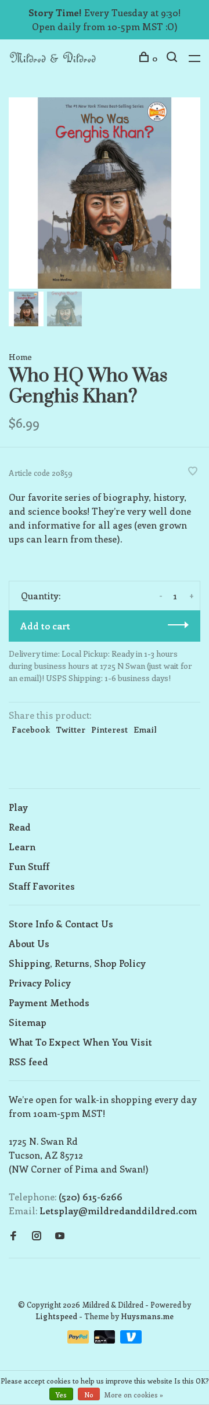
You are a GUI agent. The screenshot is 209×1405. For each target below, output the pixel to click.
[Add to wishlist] (192, 471)
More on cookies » (134, 1394)
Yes (61, 1394)
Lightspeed (56, 1316)
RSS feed (28, 1061)
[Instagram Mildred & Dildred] (36, 1236)
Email (145, 729)
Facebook (31, 729)
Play (18, 807)
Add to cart (45, 626)
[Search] (173, 58)
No (88, 1394)
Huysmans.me (147, 1316)
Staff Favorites (42, 886)
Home (20, 356)
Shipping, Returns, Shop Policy (77, 963)
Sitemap (27, 1022)
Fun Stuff (29, 866)
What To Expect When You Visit (80, 1042)
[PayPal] (79, 1340)
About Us (29, 943)
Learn (22, 846)
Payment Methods (49, 1002)
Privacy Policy (40, 983)
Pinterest (109, 729)
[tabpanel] (104, 193)
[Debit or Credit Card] (106, 1340)
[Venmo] (131, 1340)
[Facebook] (13, 1236)
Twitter (70, 729)
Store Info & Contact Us (61, 924)
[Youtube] (59, 1236)
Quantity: (40, 595)
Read (20, 827)
